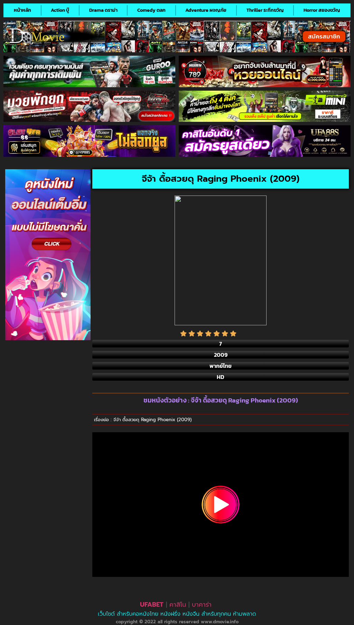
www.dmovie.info (220, 621)
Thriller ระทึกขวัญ (265, 10)
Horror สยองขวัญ (322, 10)
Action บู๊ (60, 10)
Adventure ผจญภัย (205, 10)
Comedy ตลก (151, 10)
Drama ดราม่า (103, 10)
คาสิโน (177, 604)
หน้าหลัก (22, 10)
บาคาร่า (202, 604)
